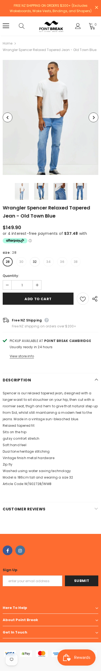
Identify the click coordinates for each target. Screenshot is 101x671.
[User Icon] (78, 26)
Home (7, 43)
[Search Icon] (27, 25)
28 (8, 261)
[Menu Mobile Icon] (6, 26)
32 (35, 261)
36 (62, 261)
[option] (50, 117)
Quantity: (11, 275)
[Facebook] (7, 550)
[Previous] (7, 117)
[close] (96, 8)
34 (48, 261)
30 (21, 261)
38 (76, 261)
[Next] (93, 117)
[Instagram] (20, 550)
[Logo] (51, 26)
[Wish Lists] (83, 299)
